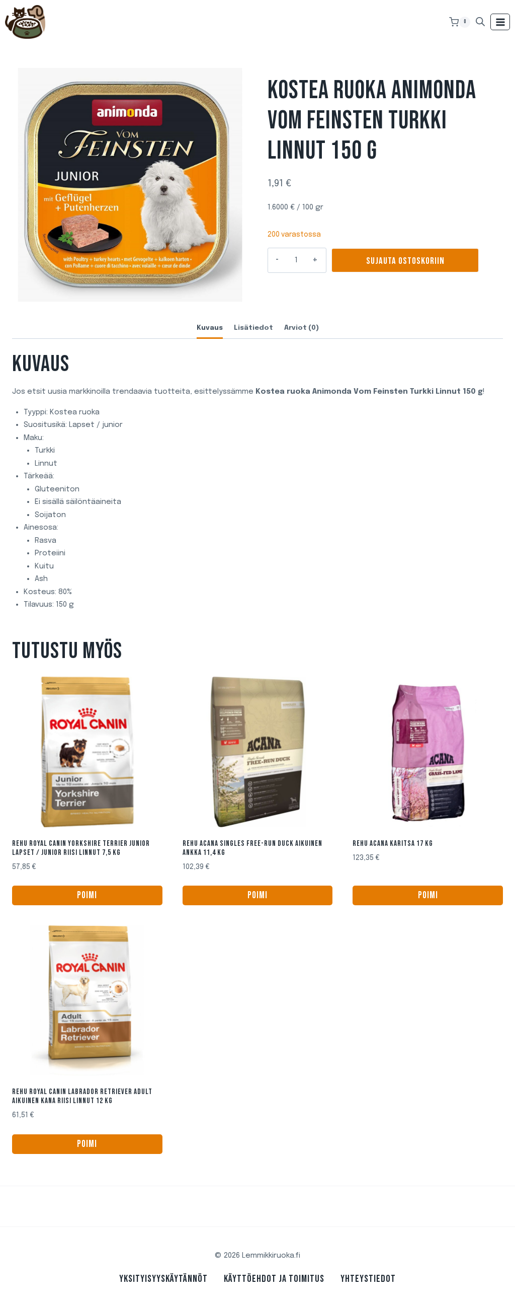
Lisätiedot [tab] (253, 327)
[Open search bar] (480, 22)
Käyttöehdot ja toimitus (274, 1279)
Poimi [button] (87, 895)
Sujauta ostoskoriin (405, 261)
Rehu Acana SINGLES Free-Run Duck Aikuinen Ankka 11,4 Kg (252, 848)
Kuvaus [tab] (210, 327)
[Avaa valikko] (500, 22)
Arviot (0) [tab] (301, 327)
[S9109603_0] (129, 186)
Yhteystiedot (368, 1279)
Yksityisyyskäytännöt (163, 1279)
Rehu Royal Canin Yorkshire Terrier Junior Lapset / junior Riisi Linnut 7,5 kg (81, 848)
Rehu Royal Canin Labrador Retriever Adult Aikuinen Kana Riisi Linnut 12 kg (82, 1096)
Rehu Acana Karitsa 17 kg (393, 843)
